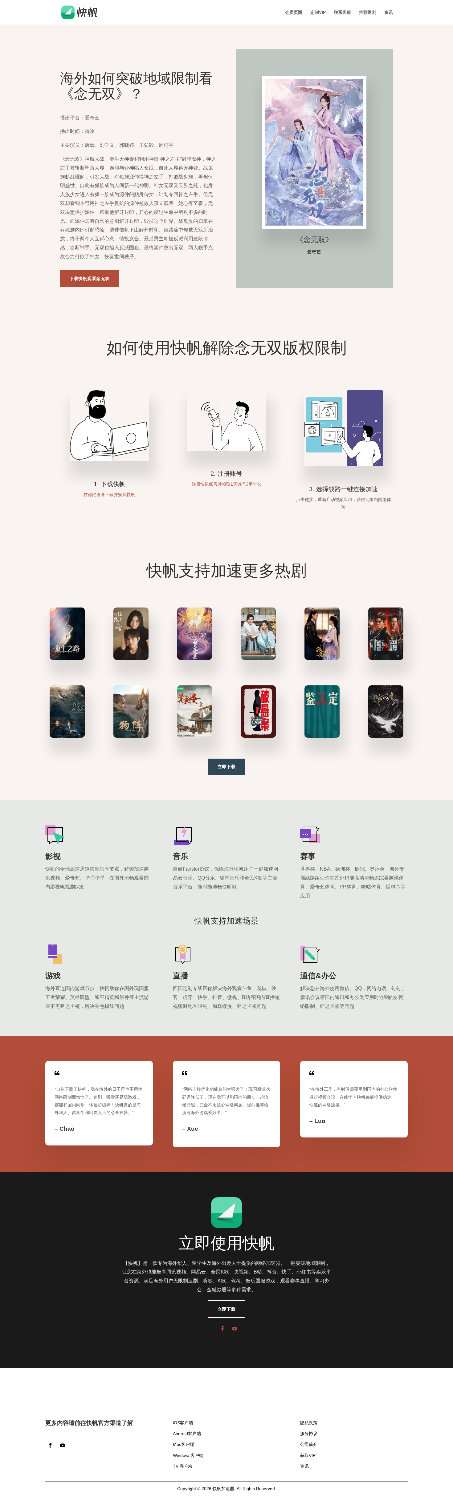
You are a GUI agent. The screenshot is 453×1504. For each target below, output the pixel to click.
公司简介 (308, 1444)
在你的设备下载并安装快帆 (109, 494)
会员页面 (293, 12)
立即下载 (226, 766)
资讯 (388, 12)
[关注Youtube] (235, 1329)
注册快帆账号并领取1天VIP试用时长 (226, 484)
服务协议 (308, 1433)
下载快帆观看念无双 (89, 278)
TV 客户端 (183, 1466)
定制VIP (318, 12)
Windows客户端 (188, 1455)
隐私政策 (308, 1422)
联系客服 (342, 12)
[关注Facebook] (222, 1329)
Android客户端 (187, 1433)
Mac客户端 (183, 1444)
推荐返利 (367, 12)
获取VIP (308, 1455)
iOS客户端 (183, 1422)
